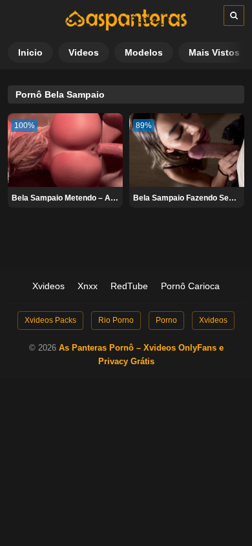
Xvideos (48, 286)
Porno (166, 320)
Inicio (30, 52)
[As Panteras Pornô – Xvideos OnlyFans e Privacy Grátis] (126, 28)
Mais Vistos (214, 52)
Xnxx (88, 286)
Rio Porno (116, 320)
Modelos (144, 52)
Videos (83, 52)
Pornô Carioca (190, 286)
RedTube (129, 286)
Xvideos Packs (50, 320)
